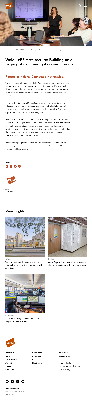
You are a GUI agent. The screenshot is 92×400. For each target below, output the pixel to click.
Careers (9, 366)
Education (36, 357)
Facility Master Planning (69, 366)
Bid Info (8, 388)
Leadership (11, 360)
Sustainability (64, 370)
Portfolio (9, 353)
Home (7, 50)
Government (37, 360)
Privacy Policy (10, 394)
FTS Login (15, 388)
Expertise (37, 353)
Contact (9, 370)
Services (63, 353)
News (13, 50)
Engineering (64, 360)
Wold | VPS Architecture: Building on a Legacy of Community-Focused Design (39, 50)
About (8, 363)
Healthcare (37, 363)
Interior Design (65, 363)
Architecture (64, 357)
